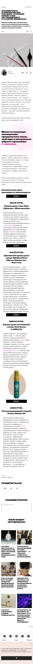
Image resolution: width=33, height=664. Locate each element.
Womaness (11, 232)
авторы (16, 640)
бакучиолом (8, 225)
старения (9, 144)
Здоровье (4, 7)
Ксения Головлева (10, 72)
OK (16, 658)
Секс (3, 31)
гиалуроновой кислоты (10, 350)
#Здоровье (4, 477)
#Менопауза (10, 477)
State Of (22, 426)
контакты (4, 640)
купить (16, 196)
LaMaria (21, 340)
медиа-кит (29, 640)
